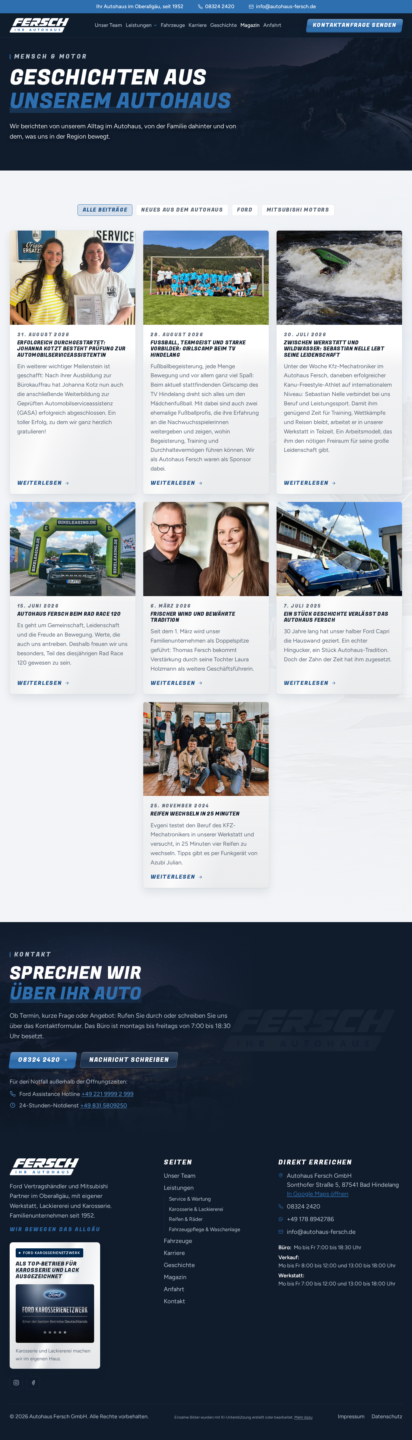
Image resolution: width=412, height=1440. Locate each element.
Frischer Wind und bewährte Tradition (193, 617)
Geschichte (223, 25)
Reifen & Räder (186, 1219)
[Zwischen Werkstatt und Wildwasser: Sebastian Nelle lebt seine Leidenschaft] (339, 278)
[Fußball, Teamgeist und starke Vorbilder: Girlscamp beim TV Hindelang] (206, 278)
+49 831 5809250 (103, 1105)
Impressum (351, 1416)
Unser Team (108, 25)
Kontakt (174, 1301)
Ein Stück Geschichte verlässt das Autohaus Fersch (336, 617)
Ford (245, 210)
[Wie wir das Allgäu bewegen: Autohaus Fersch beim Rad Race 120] (72, 549)
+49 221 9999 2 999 (107, 1093)
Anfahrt (272, 25)
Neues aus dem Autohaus (182, 210)
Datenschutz (387, 1416)
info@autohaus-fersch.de (286, 6)
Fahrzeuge (173, 25)
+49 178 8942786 (310, 1219)
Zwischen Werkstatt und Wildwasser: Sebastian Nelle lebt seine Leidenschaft (334, 349)
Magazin (250, 25)
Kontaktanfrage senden (354, 25)
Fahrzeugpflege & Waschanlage (204, 1229)
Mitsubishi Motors (298, 210)
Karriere (198, 25)
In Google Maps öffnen (317, 1193)
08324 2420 (219, 6)
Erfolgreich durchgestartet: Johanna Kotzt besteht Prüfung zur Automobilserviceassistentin (71, 349)
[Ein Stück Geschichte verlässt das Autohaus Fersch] (339, 549)
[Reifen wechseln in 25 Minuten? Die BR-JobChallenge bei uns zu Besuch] (206, 749)
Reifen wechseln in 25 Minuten (195, 814)
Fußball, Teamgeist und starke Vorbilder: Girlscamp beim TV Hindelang (198, 349)
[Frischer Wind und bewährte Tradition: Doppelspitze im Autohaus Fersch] (206, 549)
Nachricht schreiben (129, 1059)
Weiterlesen (39, 483)
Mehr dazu (303, 1417)
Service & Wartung (190, 1199)
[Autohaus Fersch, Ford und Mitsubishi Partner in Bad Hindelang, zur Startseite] (39, 25)
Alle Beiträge (105, 210)
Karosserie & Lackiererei (196, 1209)
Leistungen (139, 25)
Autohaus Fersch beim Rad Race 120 (69, 614)
